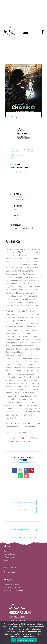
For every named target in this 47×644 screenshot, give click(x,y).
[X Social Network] (20, 470)
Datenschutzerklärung (27, 640)
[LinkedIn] (26, 470)
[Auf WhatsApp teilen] (20, 475)
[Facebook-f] (42, 32)
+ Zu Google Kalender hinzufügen (24, 502)
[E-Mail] (26, 475)
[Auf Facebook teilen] (14, 470)
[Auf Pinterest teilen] (31, 470)
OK (13, 640)
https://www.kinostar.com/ (19, 158)
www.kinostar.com (23, 441)
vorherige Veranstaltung (25, 529)
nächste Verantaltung (21, 537)
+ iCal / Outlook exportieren (24, 510)
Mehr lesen (21, 172)
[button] (25, 32)
